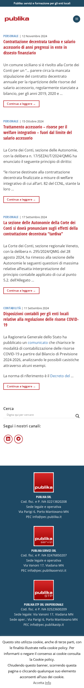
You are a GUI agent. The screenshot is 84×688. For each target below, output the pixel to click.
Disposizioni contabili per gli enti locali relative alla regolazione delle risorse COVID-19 (41, 319)
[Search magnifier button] (77, 416)
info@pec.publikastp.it (47, 625)
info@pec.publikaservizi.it (47, 571)
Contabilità (12, 308)
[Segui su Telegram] (18, 439)
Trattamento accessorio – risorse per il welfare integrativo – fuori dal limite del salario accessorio (37, 132)
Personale (11, 36)
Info (48, 682)
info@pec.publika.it (47, 517)
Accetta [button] (38, 682)
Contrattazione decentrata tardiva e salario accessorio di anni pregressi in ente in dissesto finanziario (39, 47)
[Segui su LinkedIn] (8, 439)
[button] (76, 19)
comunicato (38, 342)
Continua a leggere (21, 104)
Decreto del (60, 375)
